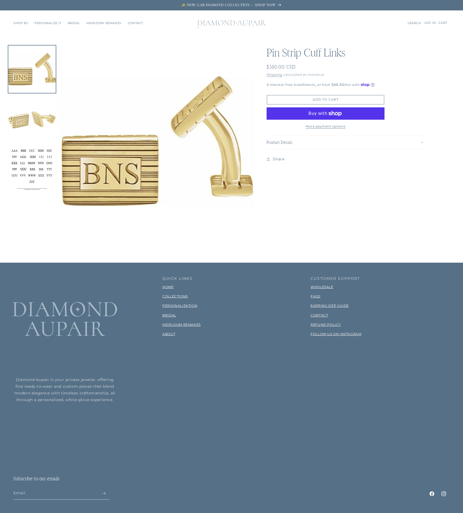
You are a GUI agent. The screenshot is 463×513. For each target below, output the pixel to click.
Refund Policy (326, 325)
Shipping (274, 75)
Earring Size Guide (330, 306)
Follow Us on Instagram (336, 334)
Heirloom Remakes (181, 325)
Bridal (169, 315)
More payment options (325, 126)
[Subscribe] (104, 493)
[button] (20, 23)
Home (167, 287)
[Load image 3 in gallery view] (32, 170)
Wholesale (322, 287)
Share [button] (278, 158)
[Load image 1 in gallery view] (32, 69)
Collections (175, 296)
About (168, 334)
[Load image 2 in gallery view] (32, 120)
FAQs (315, 296)
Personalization (179, 306)
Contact (319, 315)
